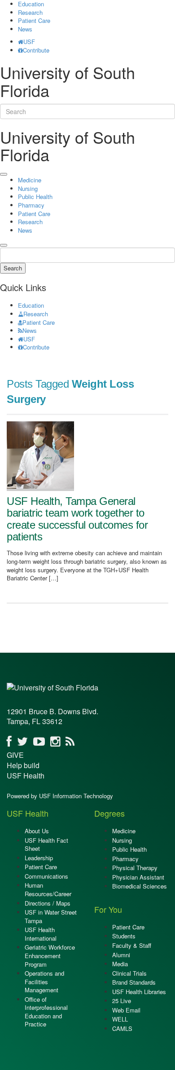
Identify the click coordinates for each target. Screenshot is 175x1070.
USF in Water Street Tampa (51, 916)
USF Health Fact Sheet (46, 844)
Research (30, 12)
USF (29, 41)
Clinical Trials (129, 973)
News (25, 29)
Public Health (35, 196)
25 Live (121, 1000)
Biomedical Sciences (139, 886)
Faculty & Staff (131, 945)
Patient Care (34, 20)
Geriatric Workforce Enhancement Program (50, 955)
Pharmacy (31, 205)
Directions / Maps (47, 903)
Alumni (121, 955)
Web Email (126, 1010)
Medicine (29, 180)
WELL (120, 1019)
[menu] (3, 174)
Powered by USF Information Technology (60, 795)
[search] (3, 245)
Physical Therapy (135, 867)
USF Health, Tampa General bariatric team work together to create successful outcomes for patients (77, 519)
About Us (37, 831)
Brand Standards (134, 982)
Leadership (39, 857)
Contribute (36, 50)
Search (13, 268)
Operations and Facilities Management (44, 981)
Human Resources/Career (48, 889)
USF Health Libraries (139, 991)
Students (124, 936)
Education (31, 305)
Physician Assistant (138, 877)
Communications (46, 876)
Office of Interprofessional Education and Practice (46, 1012)
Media (120, 963)
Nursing (28, 188)
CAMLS (122, 1028)
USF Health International (41, 933)
